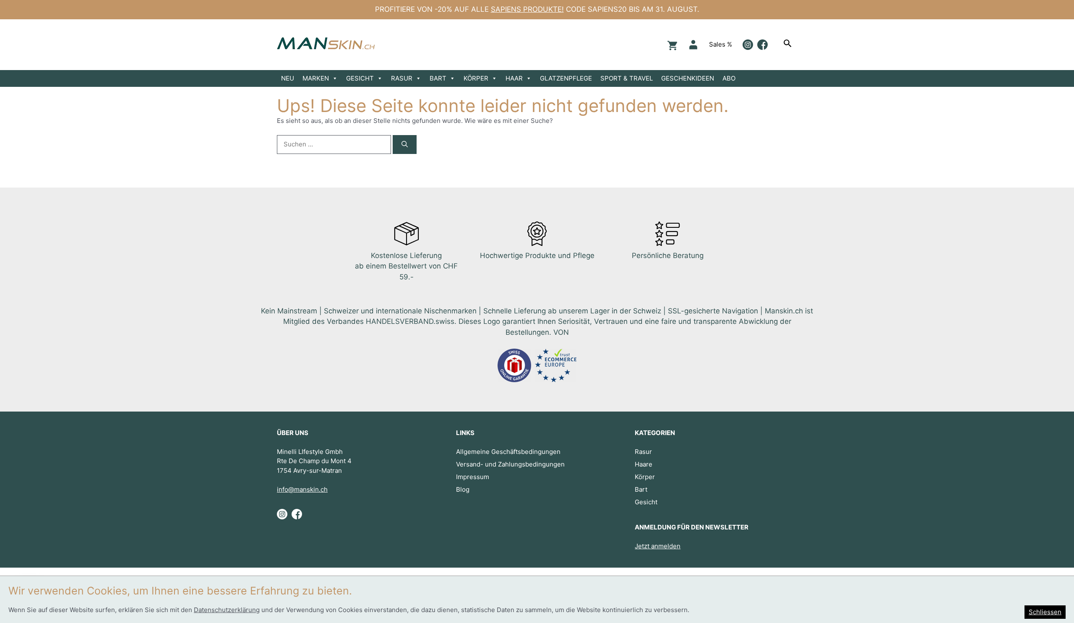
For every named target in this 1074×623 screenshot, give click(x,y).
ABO (728, 78)
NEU (287, 78)
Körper (645, 477)
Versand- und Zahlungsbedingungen (510, 464)
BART (438, 78)
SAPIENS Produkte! (527, 9)
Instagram (747, 44)
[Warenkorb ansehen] (671, 44)
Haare (643, 464)
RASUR (401, 78)
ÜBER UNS (292, 433)
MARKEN (315, 78)
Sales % (720, 44)
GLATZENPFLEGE (566, 78)
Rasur (643, 452)
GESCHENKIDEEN (687, 78)
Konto (693, 44)
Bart (641, 489)
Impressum (472, 477)
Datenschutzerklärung (227, 610)
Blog (462, 489)
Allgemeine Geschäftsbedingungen (508, 452)
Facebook (762, 44)
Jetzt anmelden (657, 546)
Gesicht (646, 502)
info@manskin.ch (302, 489)
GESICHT (360, 78)
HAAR (514, 78)
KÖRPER (476, 78)
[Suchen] (788, 44)
